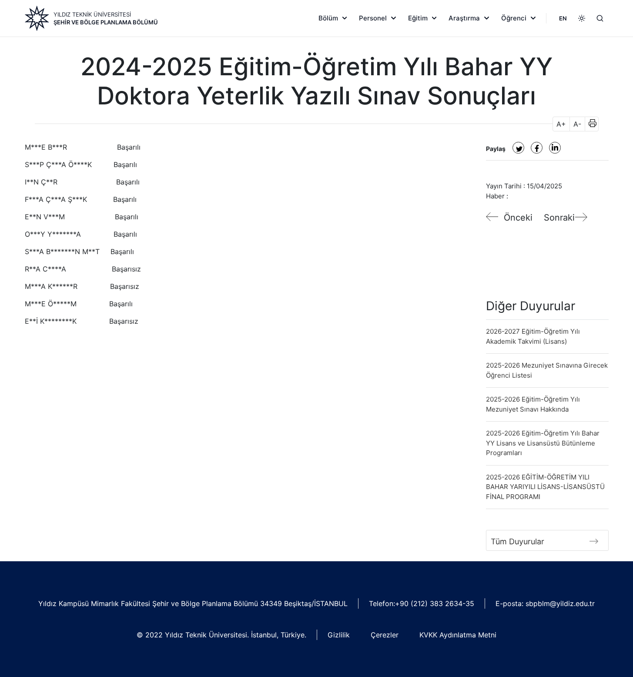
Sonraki (559, 217)
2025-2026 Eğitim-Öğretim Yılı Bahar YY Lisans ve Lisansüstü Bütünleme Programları (543, 443)
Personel (373, 18)
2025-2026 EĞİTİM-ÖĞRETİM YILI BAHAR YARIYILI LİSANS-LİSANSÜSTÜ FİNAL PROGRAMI (545, 487)
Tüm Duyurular (517, 541)
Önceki (518, 217)
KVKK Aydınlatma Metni (457, 634)
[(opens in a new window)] (518, 148)
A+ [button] (561, 124)
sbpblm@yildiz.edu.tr (560, 603)
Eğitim (418, 18)
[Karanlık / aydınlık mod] (581, 18)
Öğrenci (513, 18)
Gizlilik (339, 634)
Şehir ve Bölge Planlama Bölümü (106, 22)
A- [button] (577, 124)
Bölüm (328, 18)
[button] (589, 124)
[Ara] (600, 18)
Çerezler (385, 634)
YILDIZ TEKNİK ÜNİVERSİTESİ (92, 14)
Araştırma (464, 18)
